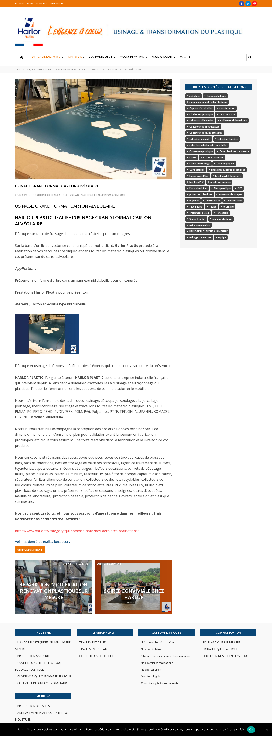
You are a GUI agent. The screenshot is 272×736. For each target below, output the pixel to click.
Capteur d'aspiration (200, 108)
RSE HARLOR (213, 200)
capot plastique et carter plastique (208, 102)
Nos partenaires (151, 669)
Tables (213, 206)
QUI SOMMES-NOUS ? (40, 69)
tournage (228, 206)
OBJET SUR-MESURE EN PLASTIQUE (225, 656)
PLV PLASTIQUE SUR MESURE (221, 642)
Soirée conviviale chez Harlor (134, 594)
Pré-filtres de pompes (230, 194)
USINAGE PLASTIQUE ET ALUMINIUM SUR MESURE (98, 195)
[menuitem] (21, 57)
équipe (222, 237)
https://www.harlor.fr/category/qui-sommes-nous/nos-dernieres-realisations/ (77, 530)
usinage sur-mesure (29, 549)
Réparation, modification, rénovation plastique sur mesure (53, 591)
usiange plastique (222, 219)
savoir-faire (195, 206)
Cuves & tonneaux (213, 157)
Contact (41, 3)
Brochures (57, 3)
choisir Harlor (227, 108)
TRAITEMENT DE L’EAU (94, 642)
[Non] (267, 730)
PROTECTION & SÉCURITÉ (34, 656)
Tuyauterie (222, 212)
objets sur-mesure (220, 182)
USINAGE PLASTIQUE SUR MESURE (208, 231)
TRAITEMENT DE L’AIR (93, 649)
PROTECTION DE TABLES (33, 706)
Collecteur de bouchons (233, 120)
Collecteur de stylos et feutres (205, 132)
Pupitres (194, 200)
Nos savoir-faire (151, 649)
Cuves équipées (225, 163)
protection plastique (200, 194)
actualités (194, 95)
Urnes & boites (197, 219)
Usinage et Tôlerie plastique (158, 642)
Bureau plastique (216, 95)
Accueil (19, 3)
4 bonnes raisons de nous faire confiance (166, 656)
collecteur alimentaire (201, 120)
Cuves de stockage (199, 163)
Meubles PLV (196, 182)
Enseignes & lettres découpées (228, 169)
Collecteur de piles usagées (204, 126)
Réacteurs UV (234, 200)
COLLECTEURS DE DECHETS (97, 656)
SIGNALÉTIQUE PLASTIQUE (220, 649)
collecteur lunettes (227, 139)
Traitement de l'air (199, 212)
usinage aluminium (199, 225)
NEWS (30, 3)
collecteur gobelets (200, 139)
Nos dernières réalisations (70, 69)
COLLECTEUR (227, 114)
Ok (251, 729)
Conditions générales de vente (159, 683)
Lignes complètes (198, 175)
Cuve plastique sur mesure (234, 151)
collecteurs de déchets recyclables (208, 145)
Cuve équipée (196, 169)
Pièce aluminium (198, 188)
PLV (240, 188)
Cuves (192, 157)
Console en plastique (201, 151)
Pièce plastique (222, 188)
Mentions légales (151, 676)
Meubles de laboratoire (228, 175)
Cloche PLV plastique (201, 114)
